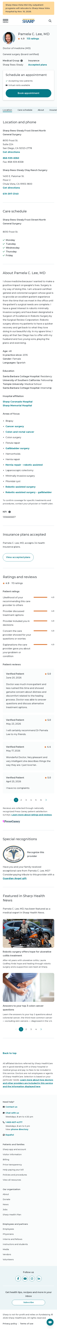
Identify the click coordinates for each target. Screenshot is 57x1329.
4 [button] (31, 800)
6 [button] (41, 800)
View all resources (12, 1180)
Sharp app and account (14, 1149)
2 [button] (21, 800)
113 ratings (33, 38)
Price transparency (12, 1164)
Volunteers (8, 1259)
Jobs (5, 1209)
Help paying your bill (13, 1169)
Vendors (7, 1254)
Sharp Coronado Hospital (18, 401)
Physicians (8, 1234)
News (6, 1204)
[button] (5, 21)
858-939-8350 (11, 158)
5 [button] (36, 800)
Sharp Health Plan (12, 1214)
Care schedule (25, 110)
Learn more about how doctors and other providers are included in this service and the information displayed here (28, 1083)
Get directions (11, 152)
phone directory (19, 1129)
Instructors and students (15, 1244)
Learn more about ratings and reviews (31, 815)
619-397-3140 (11, 194)
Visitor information (12, 1154)
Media (6, 1249)
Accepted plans (37, 64)
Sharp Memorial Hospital (17, 405)
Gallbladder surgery (17, 448)
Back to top (9, 1053)
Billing (6, 1159)
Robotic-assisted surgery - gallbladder (29, 492)
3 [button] (26, 800)
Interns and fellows (12, 1239)
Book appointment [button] (28, 93)
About (41, 110)
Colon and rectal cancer (20, 432)
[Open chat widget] (50, 1322)
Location (7, 110)
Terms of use (26, 1323)
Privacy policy (10, 1323)
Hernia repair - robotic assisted (24, 465)
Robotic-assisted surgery (21, 487)
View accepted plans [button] (18, 557)
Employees (8, 1229)
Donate (6, 1199)
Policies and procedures (15, 1175)
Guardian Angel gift (14, 878)
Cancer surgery (15, 426)
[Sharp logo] (28, 21)
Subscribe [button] (28, 1302)
